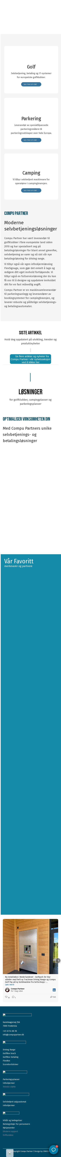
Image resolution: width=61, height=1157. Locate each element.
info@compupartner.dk (13, 1035)
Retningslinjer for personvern (16, 1124)
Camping (31, 173)
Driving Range (9, 1050)
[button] (3, 960)
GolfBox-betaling (10, 1057)
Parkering (31, 119)
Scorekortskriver (10, 1064)
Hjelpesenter (9, 1128)
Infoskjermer (9, 1083)
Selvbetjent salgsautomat (14, 1102)
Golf (31, 67)
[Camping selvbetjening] (31, 164)
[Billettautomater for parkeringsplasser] (31, 109)
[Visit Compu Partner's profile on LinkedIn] (7, 990)
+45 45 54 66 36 (10, 1031)
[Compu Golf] (31, 57)
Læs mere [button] (9, 984)
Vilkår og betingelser (12, 1120)
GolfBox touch (9, 1053)
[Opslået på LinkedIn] (54, 990)
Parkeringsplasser (11, 1079)
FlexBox (6, 1061)
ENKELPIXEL (48, 1151)
